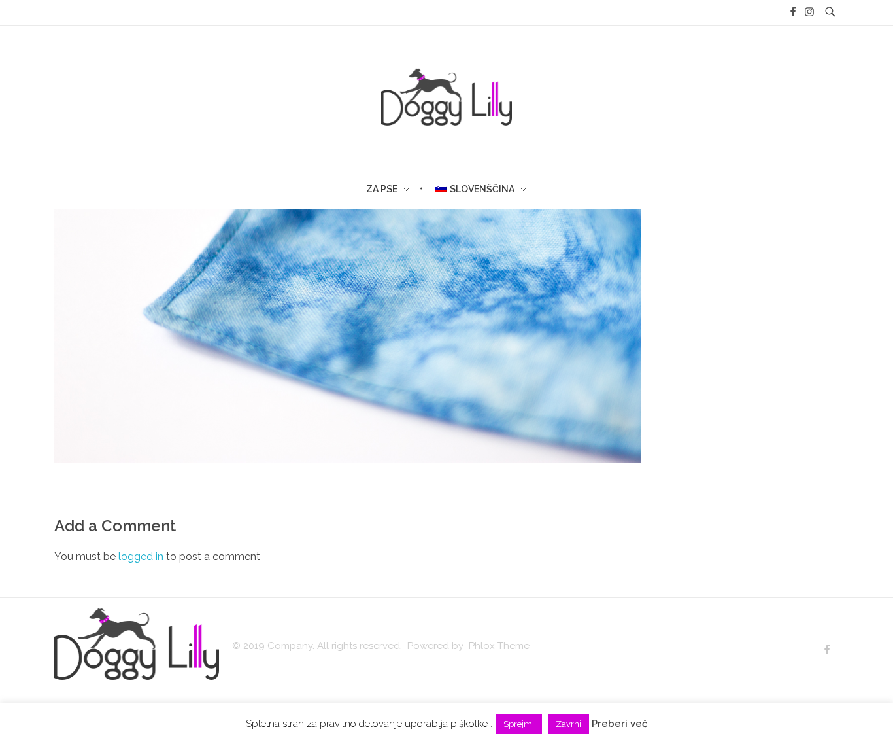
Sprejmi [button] (518, 724)
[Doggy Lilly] (136, 644)
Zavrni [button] (568, 724)
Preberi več (619, 724)
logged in (142, 556)
